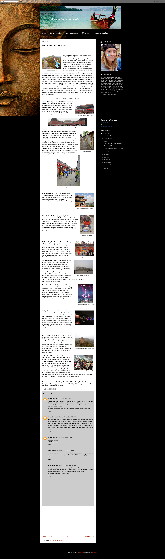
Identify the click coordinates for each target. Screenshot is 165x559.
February (107, 162)
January (107, 165)
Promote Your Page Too (106, 126)
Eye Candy (86, 33)
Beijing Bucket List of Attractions (113, 143)
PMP (49, 456)
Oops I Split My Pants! (110, 146)
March (106, 159)
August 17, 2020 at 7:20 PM (62, 398)
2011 (104, 168)
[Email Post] (44, 389)
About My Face (56, 33)
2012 (104, 133)
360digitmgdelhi (53, 417)
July (105, 141)
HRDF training (52, 442)
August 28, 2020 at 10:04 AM (63, 437)
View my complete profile (108, 94)
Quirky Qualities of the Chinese (113, 148)
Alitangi (81, 552)
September (107, 138)
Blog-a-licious (72, 33)
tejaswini (51, 398)
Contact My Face (101, 33)
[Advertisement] (68, 520)
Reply (49, 411)
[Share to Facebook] (54, 389)
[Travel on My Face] (101, 124)
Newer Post (47, 536)
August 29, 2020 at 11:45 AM (65, 450)
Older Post (89, 536)
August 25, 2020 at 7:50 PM (67, 417)
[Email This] (48, 389)
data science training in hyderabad (58, 473)
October (107, 136)
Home (44, 33)
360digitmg (51, 465)
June (106, 152)
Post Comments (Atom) (57, 540)
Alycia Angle (107, 74)
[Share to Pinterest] (55, 389)
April (105, 157)
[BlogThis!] (50, 389)
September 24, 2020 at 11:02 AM (66, 465)
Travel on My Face (105, 122)
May (105, 154)
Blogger (94, 552)
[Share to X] (52, 389)
